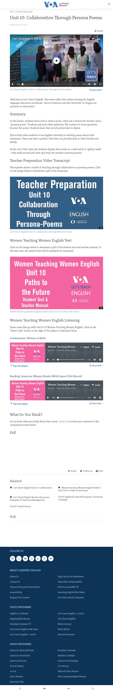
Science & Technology (68, 661)
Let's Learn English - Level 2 (71, 614)
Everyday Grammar (67, 650)
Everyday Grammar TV (20, 624)
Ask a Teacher (16, 677)
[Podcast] (44, 558)
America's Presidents (20, 656)
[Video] (44, 688)
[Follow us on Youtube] (25, 558)
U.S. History (63, 666)
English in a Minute (19, 614)
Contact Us (15, 582)
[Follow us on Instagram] (31, 558)
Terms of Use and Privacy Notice (25, 587)
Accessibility (16, 592)
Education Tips (17, 682)
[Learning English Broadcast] (69, 688)
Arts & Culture (17, 666)
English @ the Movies (20, 619)
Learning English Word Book (71, 592)
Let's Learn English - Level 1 (23, 635)
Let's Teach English (67, 619)
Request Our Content (19, 598)
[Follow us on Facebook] (12, 558)
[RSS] (38, 558)
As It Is (13, 671)
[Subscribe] (50, 558)
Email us (63, 421)
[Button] (98, 31)
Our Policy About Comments (71, 598)
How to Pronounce (66, 635)
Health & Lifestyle (66, 656)
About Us (14, 577)
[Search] (93, 688)
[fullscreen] (100, 84)
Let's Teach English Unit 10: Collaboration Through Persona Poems (48, 39)
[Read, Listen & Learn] (20, 688)
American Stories (18, 661)
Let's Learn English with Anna (24, 629)
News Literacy (64, 624)
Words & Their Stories (68, 671)
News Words (64, 629)
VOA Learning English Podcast (72, 677)
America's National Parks (22, 650)
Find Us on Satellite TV (68, 587)
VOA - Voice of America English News (68, 350)
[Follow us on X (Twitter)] (18, 558)
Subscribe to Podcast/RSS (70, 582)
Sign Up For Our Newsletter (71, 577)
